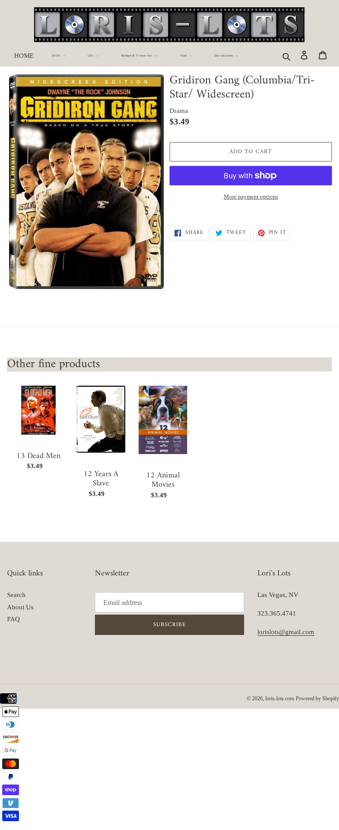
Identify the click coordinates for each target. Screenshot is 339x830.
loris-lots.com (279, 698)
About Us (20, 607)
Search (16, 594)
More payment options (251, 196)
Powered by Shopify (317, 698)
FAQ (13, 619)
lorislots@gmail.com (285, 631)
